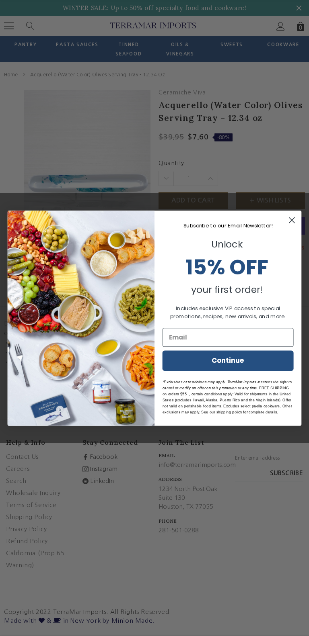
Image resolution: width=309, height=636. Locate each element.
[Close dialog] (292, 220)
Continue (228, 360)
